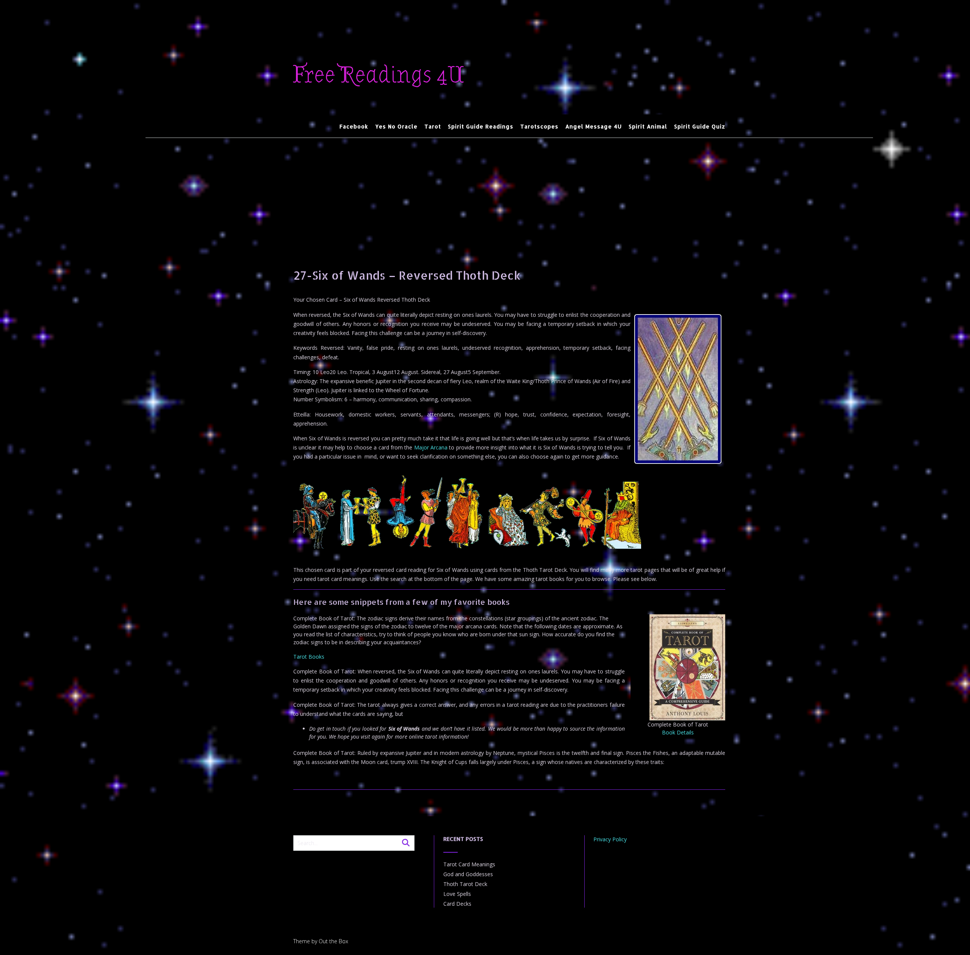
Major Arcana (430, 447)
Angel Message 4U (593, 126)
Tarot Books (308, 656)
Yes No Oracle (396, 126)
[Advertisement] (509, 195)
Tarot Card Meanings (469, 864)
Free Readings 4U (378, 75)
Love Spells (457, 893)
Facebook (354, 126)
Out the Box (333, 941)
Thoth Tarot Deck (465, 884)
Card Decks (457, 903)
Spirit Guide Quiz (699, 126)
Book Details (678, 732)
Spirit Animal (648, 126)
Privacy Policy (610, 839)
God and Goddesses (468, 874)
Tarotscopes (539, 126)
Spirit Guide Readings (480, 126)
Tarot (432, 126)
